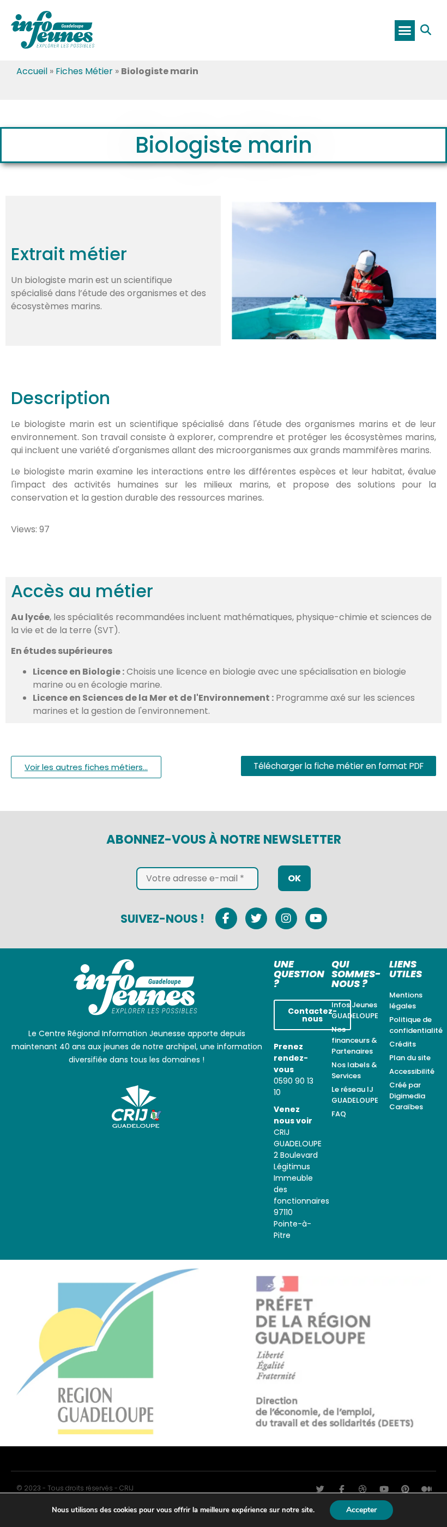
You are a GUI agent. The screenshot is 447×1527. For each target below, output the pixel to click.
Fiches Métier (84, 71)
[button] (405, 30)
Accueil (31, 71)
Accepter (361, 1510)
